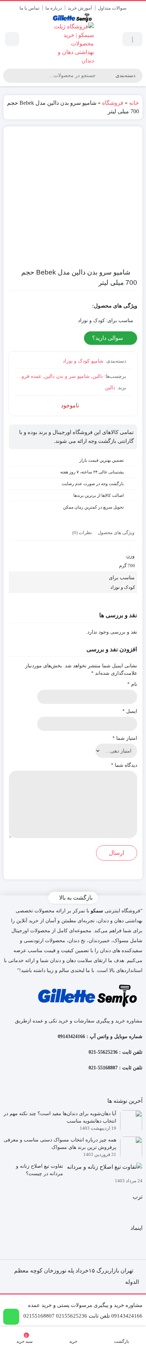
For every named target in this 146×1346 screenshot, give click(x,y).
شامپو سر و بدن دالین (67, 376)
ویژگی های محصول (116, 532)
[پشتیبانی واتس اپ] (11, 1317)
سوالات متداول (112, 8)
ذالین (97, 376)
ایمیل (129, 711)
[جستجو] (9, 76)
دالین (110, 387)
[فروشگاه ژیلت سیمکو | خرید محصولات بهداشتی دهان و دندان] (73, 39)
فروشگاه (112, 103)
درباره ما (53, 8)
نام (132, 684)
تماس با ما (29, 8)
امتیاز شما (124, 738)
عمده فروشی (27, 376)
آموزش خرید (80, 8)
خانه (134, 103)
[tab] (116, 532)
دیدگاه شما (124, 765)
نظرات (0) (82, 532)
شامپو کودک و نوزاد (83, 361)
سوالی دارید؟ (108, 338)
